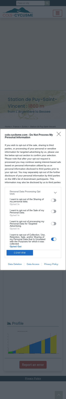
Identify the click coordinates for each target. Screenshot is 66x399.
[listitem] (33, 192)
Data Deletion (15, 264)
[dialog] (33, 199)
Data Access (33, 264)
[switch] (53, 200)
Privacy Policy (51, 264)
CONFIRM (20, 253)
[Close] (60, 135)
